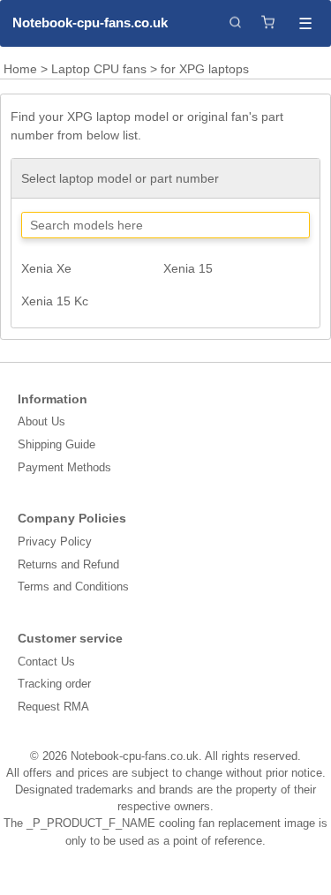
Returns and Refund (68, 564)
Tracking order (54, 683)
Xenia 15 (188, 268)
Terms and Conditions (73, 586)
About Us (41, 421)
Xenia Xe (46, 268)
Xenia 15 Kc (54, 301)
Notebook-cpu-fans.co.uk (89, 22)
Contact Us (46, 661)
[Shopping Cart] (268, 23)
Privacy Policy (55, 541)
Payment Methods (64, 467)
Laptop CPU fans (99, 69)
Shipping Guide (56, 444)
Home (20, 69)
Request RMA (53, 706)
